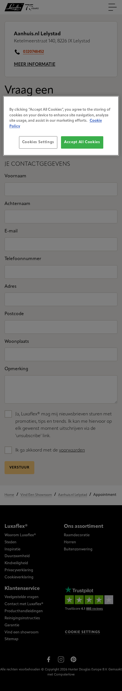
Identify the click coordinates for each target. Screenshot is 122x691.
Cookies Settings (38, 142)
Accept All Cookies (82, 142)
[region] (61, 126)
